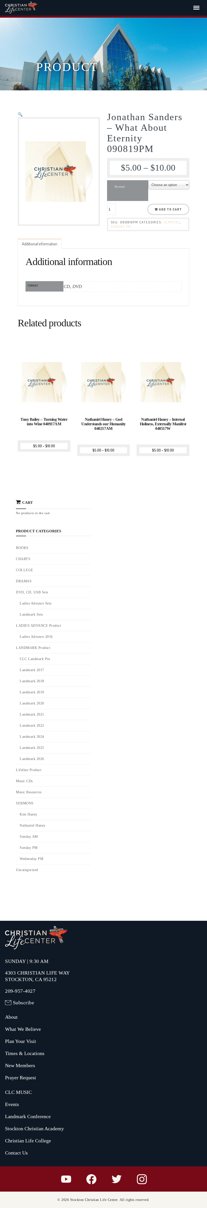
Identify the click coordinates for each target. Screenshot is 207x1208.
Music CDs (24, 781)
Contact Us (16, 1153)
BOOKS (22, 548)
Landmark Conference (28, 1116)
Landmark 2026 (32, 759)
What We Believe (23, 1029)
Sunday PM (121, 226)
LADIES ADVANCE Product (38, 625)
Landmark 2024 (32, 737)
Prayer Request (20, 1077)
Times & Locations (24, 1053)
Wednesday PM (31, 859)
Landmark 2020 (32, 703)
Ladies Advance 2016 (36, 637)
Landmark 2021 (32, 714)
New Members (20, 1065)
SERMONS (172, 222)
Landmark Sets (31, 614)
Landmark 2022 (32, 725)
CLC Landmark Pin (35, 659)
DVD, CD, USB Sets (32, 592)
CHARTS (23, 559)
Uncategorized (27, 870)
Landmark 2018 (32, 681)
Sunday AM (29, 836)
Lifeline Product (28, 770)
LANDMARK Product (33, 648)
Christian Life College (28, 1140)
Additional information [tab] (39, 243)
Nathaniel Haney (32, 825)
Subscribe (23, 1002)
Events (12, 1104)
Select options (45, 408)
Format (120, 187)
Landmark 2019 (32, 692)
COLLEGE (24, 570)
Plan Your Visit (20, 1041)
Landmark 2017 (32, 670)
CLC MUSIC (18, 1092)
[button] (20, 114)
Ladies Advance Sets (35, 603)
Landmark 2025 (32, 748)
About (11, 1017)
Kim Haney (28, 814)
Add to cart (170, 209)
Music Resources (29, 792)
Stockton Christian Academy (34, 1128)
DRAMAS (24, 581)
